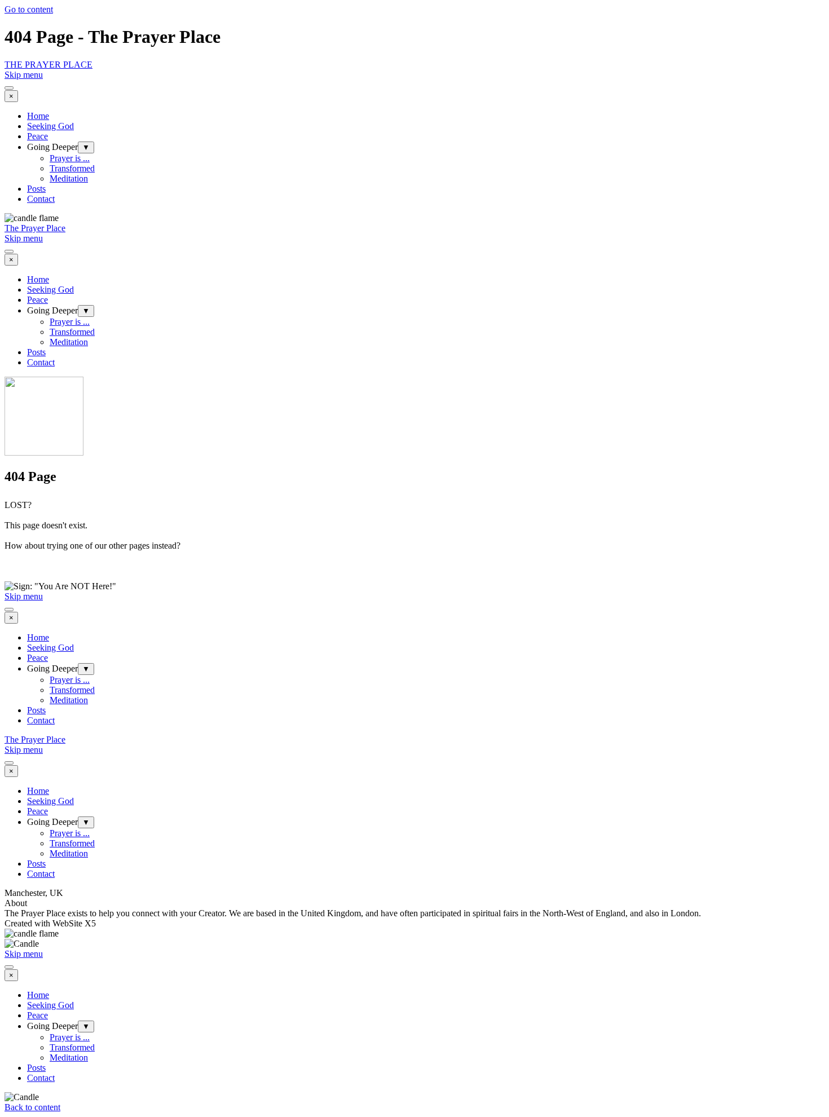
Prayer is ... (70, 158)
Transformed (72, 168)
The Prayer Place (35, 228)
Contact (41, 199)
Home (38, 116)
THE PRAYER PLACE (48, 64)
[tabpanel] (414, 540)
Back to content (32, 1107)
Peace (37, 136)
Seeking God (50, 126)
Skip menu (24, 75)
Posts (36, 188)
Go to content (29, 9)
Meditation (69, 178)
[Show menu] (9, 88)
